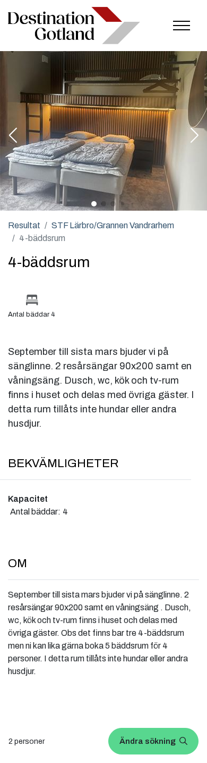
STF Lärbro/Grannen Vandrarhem (112, 225)
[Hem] (74, 25)
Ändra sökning (148, 741)
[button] (12, 136)
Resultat (24, 225)
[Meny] (181, 25)
